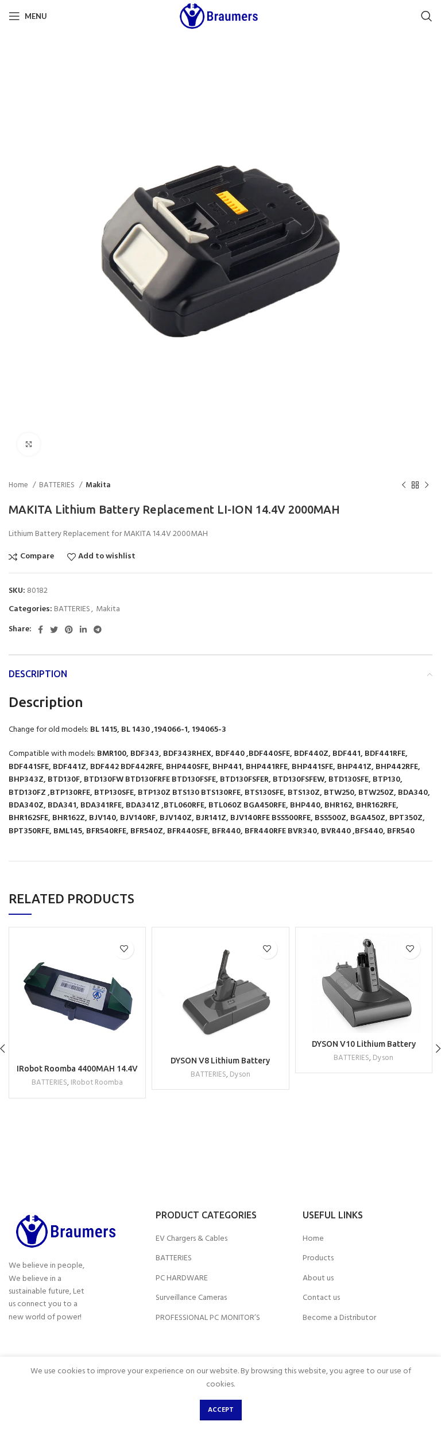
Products (318, 1258)
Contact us (321, 1298)
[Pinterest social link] (68, 629)
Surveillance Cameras (191, 1298)
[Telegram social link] (97, 629)
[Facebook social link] (40, 629)
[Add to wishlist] (124, 949)
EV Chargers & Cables (191, 1239)
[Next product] (426, 485)
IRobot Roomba (97, 1083)
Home (19, 485)
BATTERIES (57, 485)
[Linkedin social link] (83, 629)
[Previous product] (403, 485)
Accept (221, 1410)
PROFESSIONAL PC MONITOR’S (208, 1318)
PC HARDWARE (182, 1278)
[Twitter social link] (54, 629)
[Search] (426, 16)
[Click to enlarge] (28, 444)
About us (318, 1278)
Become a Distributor (339, 1318)
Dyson (240, 1075)
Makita (98, 485)
